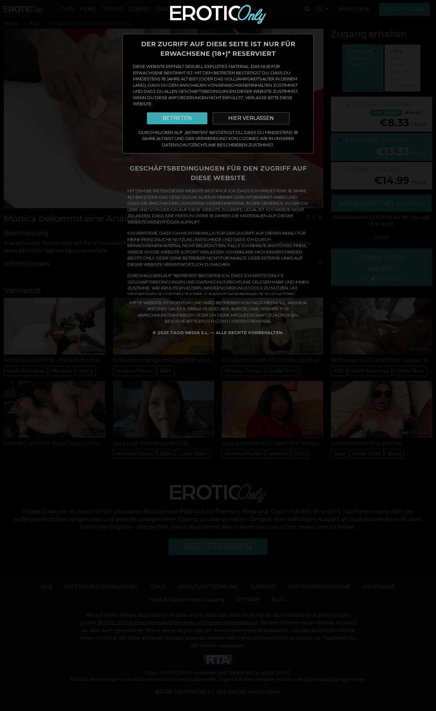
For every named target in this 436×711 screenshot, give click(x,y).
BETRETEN (177, 118)
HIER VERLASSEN (251, 118)
